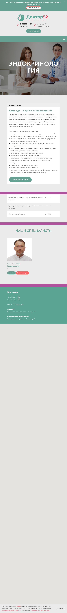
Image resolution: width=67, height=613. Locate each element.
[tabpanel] (33, 460)
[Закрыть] (65, 1)
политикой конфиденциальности (40, 610)
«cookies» (18, 606)
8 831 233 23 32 (25, 26)
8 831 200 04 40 (26, 24)
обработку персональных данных (11, 610)
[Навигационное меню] (64, 39)
